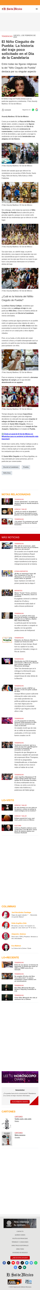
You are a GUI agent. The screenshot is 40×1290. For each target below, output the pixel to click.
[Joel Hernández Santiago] (6, 914)
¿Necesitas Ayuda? (20, 1258)
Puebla (26, 467)
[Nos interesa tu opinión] (20, 1223)
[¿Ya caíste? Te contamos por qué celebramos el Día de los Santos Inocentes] (7, 522)
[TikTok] (22, 1262)
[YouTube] (13, 1262)
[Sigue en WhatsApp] (33, 109)
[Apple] (20, 1267)
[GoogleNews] (15, 1267)
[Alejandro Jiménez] (6, 936)
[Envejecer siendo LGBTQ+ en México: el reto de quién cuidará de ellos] (7, 700)
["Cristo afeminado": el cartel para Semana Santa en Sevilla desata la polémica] (7, 502)
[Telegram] (26, 1262)
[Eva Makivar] (6, 947)
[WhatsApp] (35, 1262)
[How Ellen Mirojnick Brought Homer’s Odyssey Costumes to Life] (7, 988)
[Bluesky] (31, 1262)
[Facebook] (4, 1262)
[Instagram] (17, 1262)
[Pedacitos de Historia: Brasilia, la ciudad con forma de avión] (7, 646)
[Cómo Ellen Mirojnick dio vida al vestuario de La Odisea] (7, 997)
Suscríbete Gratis (20, 1102)
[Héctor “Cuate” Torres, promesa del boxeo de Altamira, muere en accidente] (7, 600)
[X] (8, 1262)
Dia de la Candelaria (10, 467)
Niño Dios (7, 473)
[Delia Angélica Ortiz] (6, 925)
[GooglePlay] (24, 1267)
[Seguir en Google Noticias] (36, 109)
